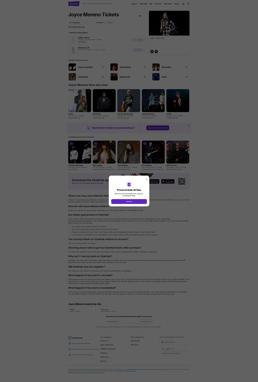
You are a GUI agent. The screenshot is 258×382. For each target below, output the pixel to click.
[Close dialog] (146, 179)
